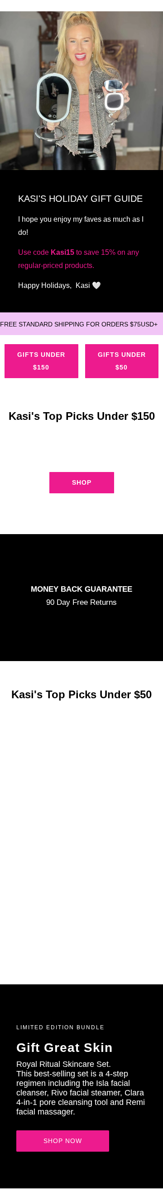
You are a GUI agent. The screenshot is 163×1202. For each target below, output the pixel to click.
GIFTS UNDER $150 (41, 360)
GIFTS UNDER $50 (122, 360)
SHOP (81, 482)
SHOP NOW (62, 1140)
